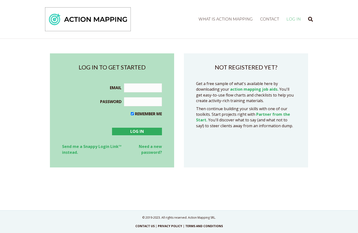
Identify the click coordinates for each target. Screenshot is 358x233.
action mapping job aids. (254, 89)
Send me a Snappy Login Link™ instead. (92, 149)
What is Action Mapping (225, 19)
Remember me (148, 113)
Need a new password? (150, 149)
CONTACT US (145, 226)
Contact (269, 19)
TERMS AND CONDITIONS (204, 226)
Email (116, 87)
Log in (293, 19)
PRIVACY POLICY (170, 226)
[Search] (308, 19)
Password (111, 101)
